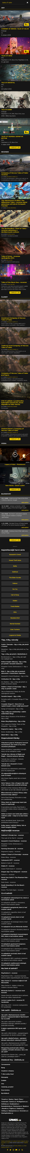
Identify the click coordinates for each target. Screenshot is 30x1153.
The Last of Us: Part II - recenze (12, 838)
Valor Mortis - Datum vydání (15, 485)
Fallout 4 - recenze (7, 874)
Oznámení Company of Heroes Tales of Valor (13, 319)
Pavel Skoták (11, 284)
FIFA (15, 612)
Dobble (3, 1080)
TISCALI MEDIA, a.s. (19, 1145)
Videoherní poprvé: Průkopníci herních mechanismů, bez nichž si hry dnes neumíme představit (14, 744)
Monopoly (4, 1077)
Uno (2, 1083)
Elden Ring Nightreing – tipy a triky (13, 721)
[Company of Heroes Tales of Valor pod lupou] (15, 363)
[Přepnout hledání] (27, 2)
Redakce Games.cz (12, 176)
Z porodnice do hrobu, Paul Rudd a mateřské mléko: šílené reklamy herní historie (14, 809)
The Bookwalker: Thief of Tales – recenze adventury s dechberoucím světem (14, 230)
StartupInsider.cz (7, 1113)
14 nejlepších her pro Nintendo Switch (14, 926)
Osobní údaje (20, 1141)
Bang (3, 1067)
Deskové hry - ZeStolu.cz (12, 1060)
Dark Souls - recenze (8, 882)
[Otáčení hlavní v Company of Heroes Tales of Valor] (15, 418)
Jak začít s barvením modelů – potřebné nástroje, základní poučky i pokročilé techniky (13, 1023)
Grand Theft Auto (15, 560)
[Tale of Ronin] (15, 99)
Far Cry (15, 589)
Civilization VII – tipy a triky (10, 679)
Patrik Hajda (11, 234)
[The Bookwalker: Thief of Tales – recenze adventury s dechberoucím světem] (15, 218)
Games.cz (12, 1101)
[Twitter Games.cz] (10, 1150)
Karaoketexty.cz (6, 1106)
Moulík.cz (5, 1108)
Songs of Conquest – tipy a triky (12, 709)
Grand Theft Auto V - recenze (11, 869)
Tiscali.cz (4, 1099)
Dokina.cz (20, 1108)
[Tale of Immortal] (15, 72)
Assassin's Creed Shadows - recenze (14, 841)
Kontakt (3, 1142)
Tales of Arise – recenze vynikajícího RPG (10, 257)
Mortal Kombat (15, 624)
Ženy (21, 1099)
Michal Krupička (11, 208)
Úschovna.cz (17, 1106)
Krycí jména (5, 1090)
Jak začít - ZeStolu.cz (11, 1010)
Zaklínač (15, 572)
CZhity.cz (4, 1111)
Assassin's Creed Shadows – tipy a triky (14, 676)
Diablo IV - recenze (7, 866)
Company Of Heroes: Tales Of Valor (15, 29)
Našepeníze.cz (14, 1111)
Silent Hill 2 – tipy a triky (9, 735)
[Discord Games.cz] (16, 1150)
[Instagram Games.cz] (13, 1150)
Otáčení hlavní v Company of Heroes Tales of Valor (12, 429)
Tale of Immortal (8, 82)
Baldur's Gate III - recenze (10, 863)
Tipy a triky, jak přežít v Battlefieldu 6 (14, 654)
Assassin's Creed (15, 554)
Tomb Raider (15, 606)
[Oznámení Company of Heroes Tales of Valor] (15, 308)
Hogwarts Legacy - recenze (10, 851)
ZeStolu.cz (5, 1104)
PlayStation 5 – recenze (9, 973)
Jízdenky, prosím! (7, 1087)
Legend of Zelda (15, 635)
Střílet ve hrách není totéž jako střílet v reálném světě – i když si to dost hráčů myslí (14, 815)
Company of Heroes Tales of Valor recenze (14, 174)
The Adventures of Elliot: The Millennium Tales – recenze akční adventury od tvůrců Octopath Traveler (14, 203)
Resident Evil (15, 618)
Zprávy (11, 1099)
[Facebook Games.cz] (7, 1150)
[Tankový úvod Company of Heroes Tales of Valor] (15, 335)
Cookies (14, 1141)
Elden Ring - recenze (8, 857)
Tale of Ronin (6, 109)
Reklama (3, 1141)
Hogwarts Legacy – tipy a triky (11, 729)
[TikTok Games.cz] (19, 1150)
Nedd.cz (26, 1106)
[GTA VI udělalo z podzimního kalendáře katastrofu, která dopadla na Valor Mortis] (15, 391)
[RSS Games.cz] (22, 1150)
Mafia (15, 566)
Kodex (26, 1141)
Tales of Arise (6, 56)
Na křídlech (5, 1093)
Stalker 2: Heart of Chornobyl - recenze (14, 854)
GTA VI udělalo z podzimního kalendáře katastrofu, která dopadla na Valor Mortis (12, 402)
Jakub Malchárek (12, 406)
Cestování (4, 1101)
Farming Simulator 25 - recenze (12, 848)
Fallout (15, 583)
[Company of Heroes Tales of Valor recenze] (15, 163)
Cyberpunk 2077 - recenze (10, 860)
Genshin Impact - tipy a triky (11, 696)
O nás (7, 1142)
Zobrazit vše (15, 147)
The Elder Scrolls (15, 577)
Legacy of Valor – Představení (15, 464)
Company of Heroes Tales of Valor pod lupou (14, 374)
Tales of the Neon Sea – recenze (14, 282)
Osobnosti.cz (14, 1104)
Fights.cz (13, 1108)
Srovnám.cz (24, 1111)
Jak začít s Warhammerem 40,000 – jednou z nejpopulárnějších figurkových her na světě (15, 1017)
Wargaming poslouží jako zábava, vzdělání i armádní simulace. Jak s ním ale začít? (14, 1050)
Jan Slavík (9, 260)
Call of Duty (15, 595)
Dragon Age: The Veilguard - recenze (14, 871)
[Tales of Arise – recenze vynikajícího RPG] (15, 246)
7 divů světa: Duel (7, 1074)
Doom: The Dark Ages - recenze (12, 890)
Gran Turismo (15, 629)
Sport (16, 1099)
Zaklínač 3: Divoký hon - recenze (12, 835)
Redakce (9, 1141)
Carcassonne (5, 1064)
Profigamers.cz (22, 1101)
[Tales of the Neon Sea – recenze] (15, 272)
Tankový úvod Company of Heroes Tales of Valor (14, 346)
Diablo (15, 600)
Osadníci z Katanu (7, 1071)
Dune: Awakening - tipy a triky (11, 732)
